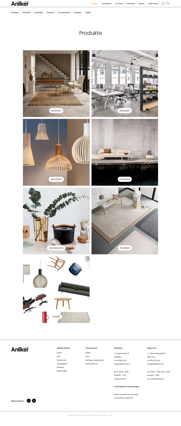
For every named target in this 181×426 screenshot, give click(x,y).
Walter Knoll (61, 360)
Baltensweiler (62, 371)
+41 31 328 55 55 (120, 360)
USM (58, 356)
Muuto (59, 353)
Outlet (88, 12)
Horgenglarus (62, 364)
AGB (110, 415)
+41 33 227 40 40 (153, 360)
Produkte (94, 4)
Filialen (87, 353)
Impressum (91, 415)
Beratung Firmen (91, 364)
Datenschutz (102, 415)
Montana (60, 367)
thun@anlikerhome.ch (155, 364)
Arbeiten (27, 12)
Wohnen (15, 12)
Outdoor (51, 12)
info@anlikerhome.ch (122, 364)
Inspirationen (153, 4)
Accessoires (64, 12)
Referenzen (131, 4)
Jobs (87, 356)
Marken (142, 4)
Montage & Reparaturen (94, 360)
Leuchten (38, 12)
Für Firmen (119, 4)
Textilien (77, 12)
